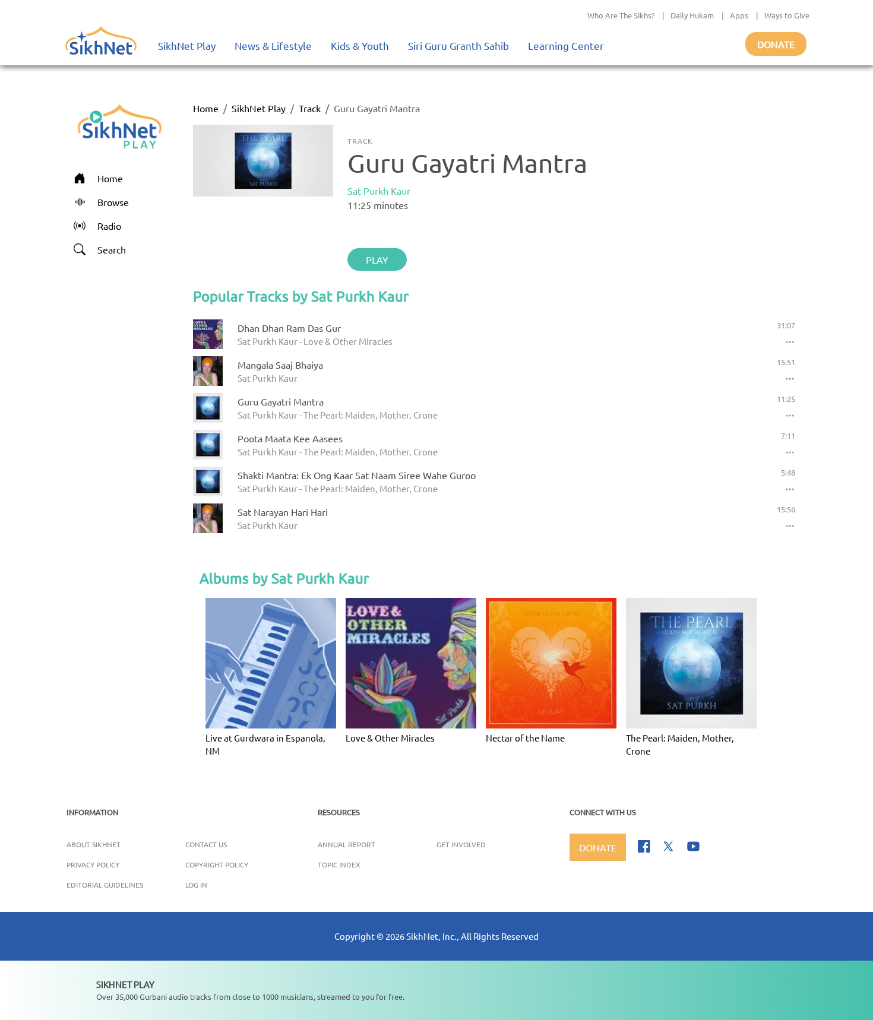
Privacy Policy (93, 864)
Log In (196, 884)
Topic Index (339, 864)
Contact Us (206, 844)
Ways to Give (786, 15)
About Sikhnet (94, 844)
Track (310, 108)
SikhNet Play (187, 45)
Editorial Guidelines (105, 884)
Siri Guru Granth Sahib (458, 45)
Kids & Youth (360, 45)
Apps (739, 15)
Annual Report (346, 844)
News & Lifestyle (273, 45)
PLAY (377, 259)
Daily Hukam (692, 15)
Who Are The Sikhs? (620, 15)
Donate (776, 44)
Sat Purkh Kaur (378, 191)
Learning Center (566, 45)
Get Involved (461, 844)
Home (206, 108)
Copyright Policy (216, 864)
